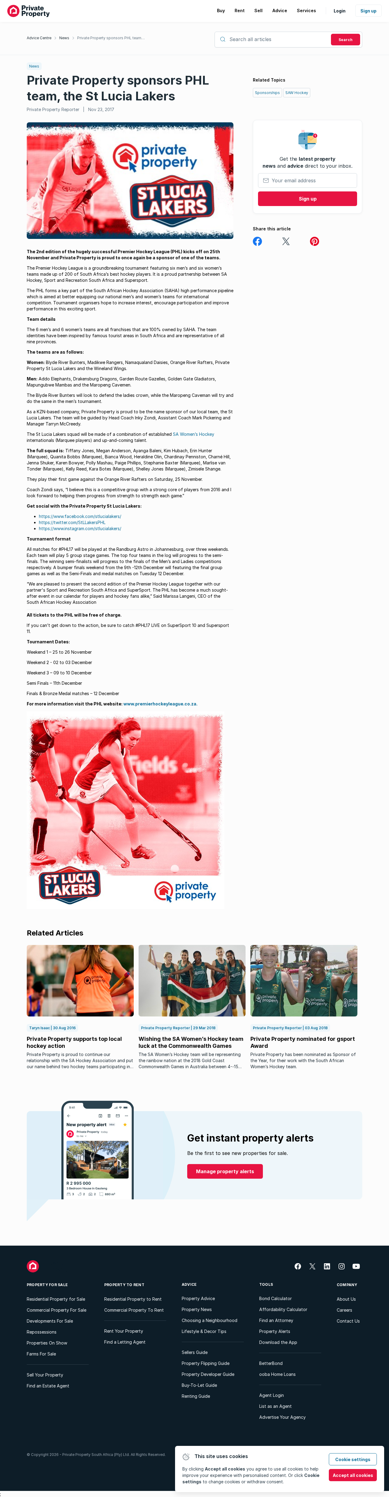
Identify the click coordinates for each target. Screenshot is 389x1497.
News (64, 38)
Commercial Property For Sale (56, 1310)
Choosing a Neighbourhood (209, 1320)
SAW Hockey (296, 92)
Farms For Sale (41, 1353)
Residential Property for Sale (56, 1299)
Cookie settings (352, 1459)
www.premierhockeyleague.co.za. (160, 703)
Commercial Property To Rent (134, 1310)
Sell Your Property (45, 1374)
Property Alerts (274, 1331)
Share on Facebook (257, 241)
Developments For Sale (50, 1321)
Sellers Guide (195, 1352)
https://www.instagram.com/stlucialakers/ (80, 528)
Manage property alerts (225, 1171)
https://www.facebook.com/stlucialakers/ (80, 516)
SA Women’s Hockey (193, 434)
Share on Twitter (286, 241)
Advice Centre (39, 38)
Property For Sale (47, 1284)
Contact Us (348, 1321)
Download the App (278, 1342)
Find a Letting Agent (125, 1342)
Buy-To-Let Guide (199, 1385)
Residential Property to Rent (133, 1299)
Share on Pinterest (314, 241)
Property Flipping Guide (205, 1363)
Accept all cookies (353, 1475)
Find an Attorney (276, 1320)
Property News (197, 1309)
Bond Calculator (275, 1298)
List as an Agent (275, 1406)
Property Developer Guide (208, 1374)
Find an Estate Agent (48, 1385)
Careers (344, 1310)
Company (347, 1284)
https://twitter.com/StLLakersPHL (72, 522)
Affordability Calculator (283, 1309)
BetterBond (271, 1363)
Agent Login (271, 1395)
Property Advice (198, 1298)
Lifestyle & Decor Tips (204, 1331)
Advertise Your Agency (282, 1417)
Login (340, 10)
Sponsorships (267, 92)
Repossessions (42, 1331)
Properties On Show (47, 1342)
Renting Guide (196, 1396)
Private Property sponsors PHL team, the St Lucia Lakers (111, 38)
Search (346, 39)
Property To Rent (124, 1284)
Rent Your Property (123, 1331)
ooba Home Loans (277, 1374)
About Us (346, 1299)
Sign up (368, 10)
